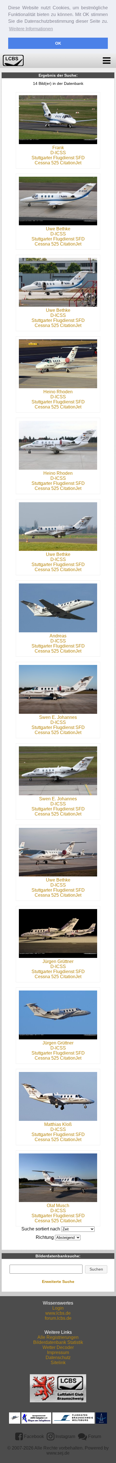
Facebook (33, 1436)
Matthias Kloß (58, 1124)
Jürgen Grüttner (58, 961)
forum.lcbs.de (58, 1318)
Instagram (64, 1436)
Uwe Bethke (58, 228)
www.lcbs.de (58, 1313)
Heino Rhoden (58, 391)
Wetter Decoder (58, 1347)
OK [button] (58, 43)
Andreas (58, 635)
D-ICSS (58, 152)
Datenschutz (58, 1357)
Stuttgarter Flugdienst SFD (58, 157)
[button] (96, 1269)
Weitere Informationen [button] (31, 28)
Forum (94, 1436)
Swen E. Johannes (58, 717)
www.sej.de (58, 1453)
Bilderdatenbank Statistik (58, 1342)
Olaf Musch (58, 1205)
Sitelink (58, 1362)
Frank (58, 147)
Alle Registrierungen (58, 1337)
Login (58, 1308)
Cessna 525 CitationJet (58, 162)
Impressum (58, 1352)
